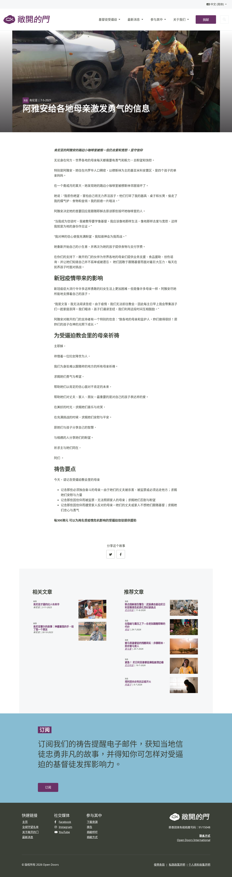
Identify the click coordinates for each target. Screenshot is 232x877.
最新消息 (27, 837)
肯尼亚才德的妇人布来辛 (46, 604)
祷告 (89, 827)
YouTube (64, 832)
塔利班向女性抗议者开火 (138, 681)
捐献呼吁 (92, 832)
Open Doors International (193, 840)
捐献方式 (92, 837)
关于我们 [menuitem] (179, 19)
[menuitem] (216, 4)
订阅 (48, 787)
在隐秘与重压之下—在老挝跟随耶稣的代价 (145, 625)
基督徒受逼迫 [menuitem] (108, 19)
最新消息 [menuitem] (134, 19)
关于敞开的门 (30, 832)
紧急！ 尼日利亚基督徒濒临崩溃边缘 (144, 662)
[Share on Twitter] (110, 554)
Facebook (65, 822)
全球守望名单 (30, 827)
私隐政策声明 (177, 864)
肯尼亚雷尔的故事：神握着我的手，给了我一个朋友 (53, 628)
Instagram (65, 827)
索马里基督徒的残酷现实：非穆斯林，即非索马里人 (145, 644)
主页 (25, 822)
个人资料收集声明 (199, 864)
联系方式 (204, 836)
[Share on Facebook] (121, 554)
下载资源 (92, 822)
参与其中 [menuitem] (157, 19)
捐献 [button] (206, 20)
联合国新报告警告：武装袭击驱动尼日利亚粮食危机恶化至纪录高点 (145, 606)
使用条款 (159, 864)
